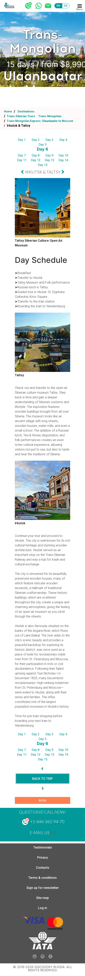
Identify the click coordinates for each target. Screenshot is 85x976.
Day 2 (36, 140)
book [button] (42, 800)
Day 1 (22, 140)
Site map (42, 898)
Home (8, 111)
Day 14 (63, 160)
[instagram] (42, 957)
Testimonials (42, 847)
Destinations (25, 111)
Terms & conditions (42, 878)
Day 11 (22, 160)
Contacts (42, 867)
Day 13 (49, 160)
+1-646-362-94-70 (46, 821)
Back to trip (42, 779)
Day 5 (42, 144)
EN (58, 5)
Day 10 (63, 155)
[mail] (52, 832)
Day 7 (22, 155)
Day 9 (49, 155)
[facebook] (50, 957)
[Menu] (79, 6)
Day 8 (36, 155)
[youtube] (35, 957)
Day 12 (36, 160)
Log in (42, 908)
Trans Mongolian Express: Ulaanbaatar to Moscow (39, 121)
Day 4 (63, 140)
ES (66, 5)
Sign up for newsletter (42, 888)
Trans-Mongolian (49, 116)
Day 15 (42, 165)
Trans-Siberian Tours (21, 116)
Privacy (42, 857)
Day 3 (49, 140)
